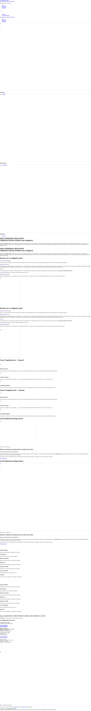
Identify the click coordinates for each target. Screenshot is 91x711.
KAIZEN (1, 268)
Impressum (4, 14)
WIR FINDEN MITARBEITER (5, 260)
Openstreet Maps (24, 706)
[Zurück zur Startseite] (7, 1)
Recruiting (4, 21)
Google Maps (15, 706)
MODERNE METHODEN (4, 274)
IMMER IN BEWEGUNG (4, 264)
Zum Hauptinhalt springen (4, 0)
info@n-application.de (3, 637)
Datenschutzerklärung (5, 15)
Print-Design (4, 6)
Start (3, 5)
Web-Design (4, 20)
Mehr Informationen (3, 458)
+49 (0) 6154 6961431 (4, 636)
